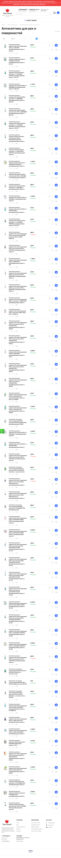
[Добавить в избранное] (52, 436)
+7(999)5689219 (22, 9)
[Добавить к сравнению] (56, 436)
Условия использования (36, 829)
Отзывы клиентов (20, 826)
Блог (17, 824)
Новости (18, 829)
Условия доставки (35, 824)
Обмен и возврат (35, 826)
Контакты (18, 831)
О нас (17, 822)
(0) (16, 53)
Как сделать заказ (35, 822)
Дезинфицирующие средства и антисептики (29, 24)
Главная (3, 24)
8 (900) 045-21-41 (34, 9)
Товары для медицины (12, 24)
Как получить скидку (36, 831)
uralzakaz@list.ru (6, 841)
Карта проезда (19, 841)
